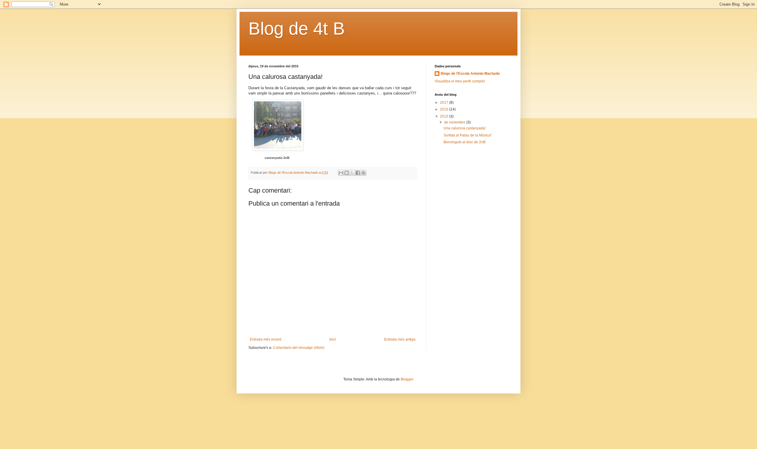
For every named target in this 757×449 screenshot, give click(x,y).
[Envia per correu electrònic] (341, 173)
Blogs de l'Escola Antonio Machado (470, 73)
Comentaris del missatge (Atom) (298, 348)
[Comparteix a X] (352, 173)
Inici (332, 339)
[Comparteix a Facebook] (358, 173)
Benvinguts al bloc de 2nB (465, 142)
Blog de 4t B (296, 28)
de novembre (455, 122)
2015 (444, 116)
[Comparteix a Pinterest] (363, 173)
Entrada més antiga (399, 339)
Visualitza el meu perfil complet (460, 81)
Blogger (407, 379)
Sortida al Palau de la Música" (468, 135)
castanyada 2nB (277, 158)
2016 (444, 109)
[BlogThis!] (347, 173)
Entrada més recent (265, 339)
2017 (444, 102)
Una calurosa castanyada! (465, 128)
